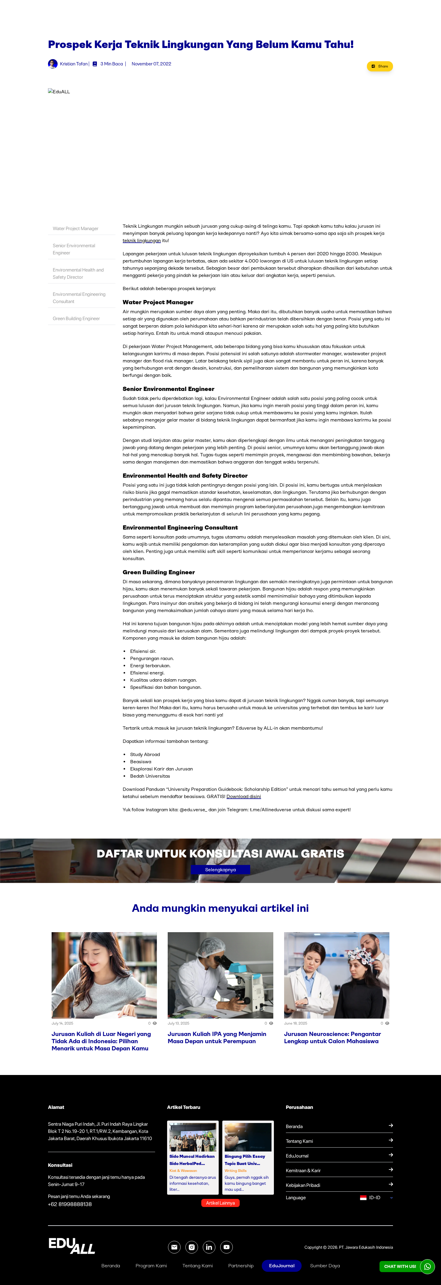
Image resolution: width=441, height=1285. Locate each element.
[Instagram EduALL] (191, 1247)
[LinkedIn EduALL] (209, 1247)
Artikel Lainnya (220, 1203)
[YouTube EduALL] (226, 1247)
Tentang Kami (197, 1265)
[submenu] (391, 1197)
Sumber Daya (325, 1265)
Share (382, 66)
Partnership (241, 1265)
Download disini (243, 796)
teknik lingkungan (142, 240)
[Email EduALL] (174, 1247)
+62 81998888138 (70, 1204)
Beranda (110, 1265)
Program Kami (151, 1265)
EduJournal (282, 1265)
